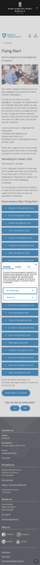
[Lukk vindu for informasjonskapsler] (36, 264)
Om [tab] (28, 267)
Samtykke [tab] (6, 267)
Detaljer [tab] (18, 267)
